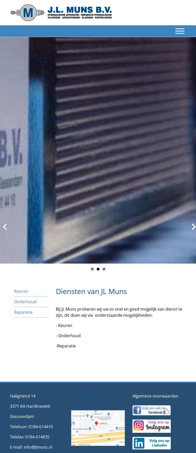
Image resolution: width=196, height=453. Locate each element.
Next (191, 233)
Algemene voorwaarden (155, 396)
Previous (7, 233)
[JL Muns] (61, 12)
